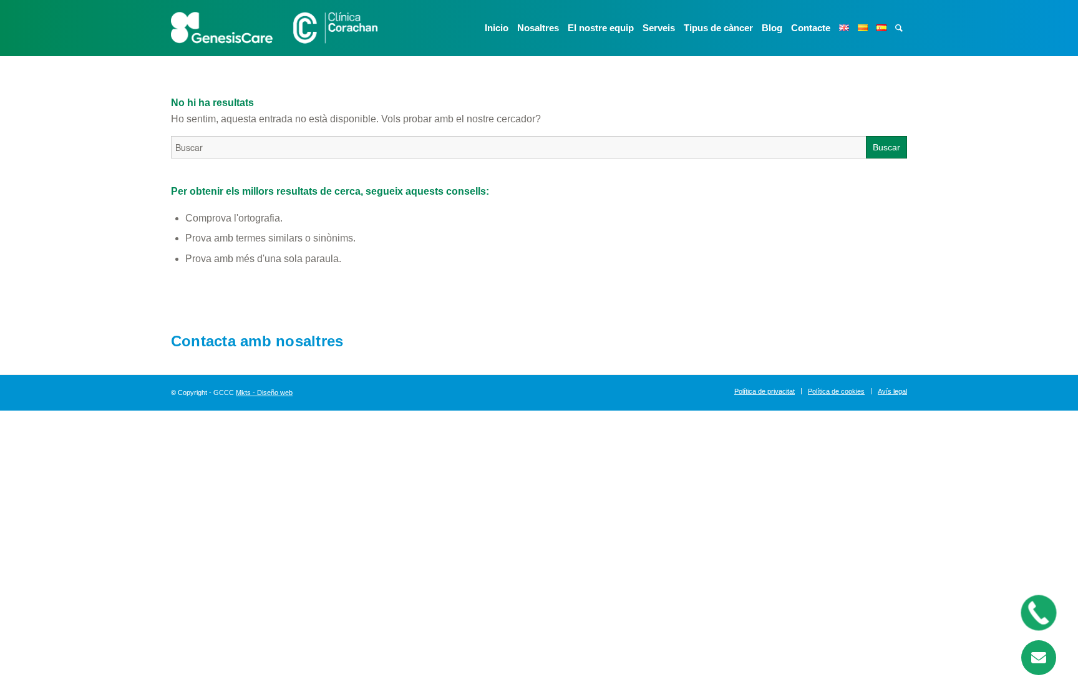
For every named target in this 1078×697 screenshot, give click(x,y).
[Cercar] (899, 28)
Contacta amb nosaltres (257, 341)
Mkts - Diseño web (264, 392)
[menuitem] (496, 28)
